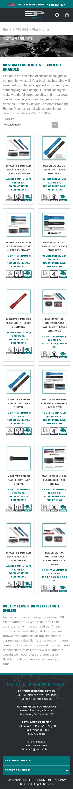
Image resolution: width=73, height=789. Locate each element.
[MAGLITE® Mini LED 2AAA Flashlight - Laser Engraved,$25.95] (18, 148)
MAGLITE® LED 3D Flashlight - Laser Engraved (54, 169)
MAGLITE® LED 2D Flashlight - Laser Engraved (54, 246)
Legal (37, 784)
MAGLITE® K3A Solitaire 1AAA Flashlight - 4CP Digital (54, 558)
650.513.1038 (39, 745)
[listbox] (30, 125)
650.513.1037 (57, 5)
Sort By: (10, 118)
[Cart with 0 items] (67, 15)
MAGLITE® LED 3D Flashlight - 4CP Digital (18, 403)
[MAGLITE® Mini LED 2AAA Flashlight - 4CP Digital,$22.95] (18, 535)
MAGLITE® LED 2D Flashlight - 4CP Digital (18, 480)
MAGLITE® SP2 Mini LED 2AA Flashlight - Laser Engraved (18, 246)
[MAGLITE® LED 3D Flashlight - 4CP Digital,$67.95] (18, 381)
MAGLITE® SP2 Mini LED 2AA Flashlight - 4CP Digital (54, 403)
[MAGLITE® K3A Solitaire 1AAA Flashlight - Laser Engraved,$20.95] (54, 301)
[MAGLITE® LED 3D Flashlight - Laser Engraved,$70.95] (54, 148)
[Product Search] (57, 15)
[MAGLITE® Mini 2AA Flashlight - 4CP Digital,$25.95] (54, 458)
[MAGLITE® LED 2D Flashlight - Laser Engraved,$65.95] (54, 224)
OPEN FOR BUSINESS (18, 770)
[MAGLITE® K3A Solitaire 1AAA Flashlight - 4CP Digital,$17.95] (54, 535)
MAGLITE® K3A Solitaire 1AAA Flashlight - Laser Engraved (54, 325)
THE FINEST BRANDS (18, 760)
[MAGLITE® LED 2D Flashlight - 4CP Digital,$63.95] (18, 458)
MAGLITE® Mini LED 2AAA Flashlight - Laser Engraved (18, 169)
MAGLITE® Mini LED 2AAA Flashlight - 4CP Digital (18, 556)
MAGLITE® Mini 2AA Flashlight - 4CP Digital (54, 480)
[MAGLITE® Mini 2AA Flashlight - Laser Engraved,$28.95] (18, 301)
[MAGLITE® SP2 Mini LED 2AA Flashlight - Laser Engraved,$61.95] (18, 224)
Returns (48, 784)
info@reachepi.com (40, 749)
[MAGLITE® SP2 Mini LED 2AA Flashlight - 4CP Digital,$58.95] (54, 381)
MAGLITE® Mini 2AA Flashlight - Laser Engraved (19, 323)
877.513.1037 (39, 742)
